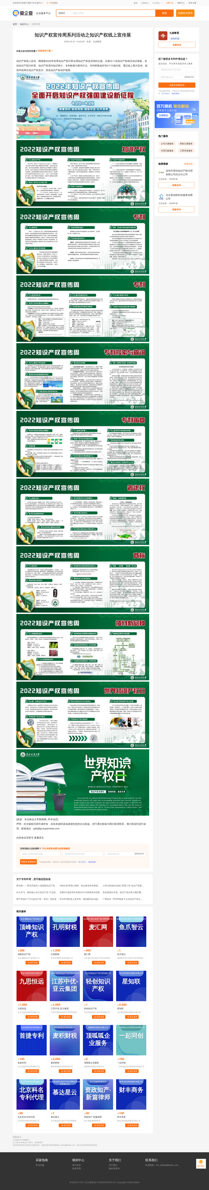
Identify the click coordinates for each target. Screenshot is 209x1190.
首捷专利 (22, 1062)
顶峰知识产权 (24, 954)
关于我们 (113, 1164)
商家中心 (181, 3)
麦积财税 (55, 1062)
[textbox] (122, 13)
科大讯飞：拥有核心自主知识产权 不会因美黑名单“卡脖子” (37, 892)
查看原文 (39, 837)
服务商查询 (114, 1168)
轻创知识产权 (90, 1008)
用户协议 (76, 1164)
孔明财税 (55, 954)
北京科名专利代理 (26, 1116)
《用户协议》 (82, 862)
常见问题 (40, 1164)
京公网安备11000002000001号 (100, 1182)
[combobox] (115, 13)
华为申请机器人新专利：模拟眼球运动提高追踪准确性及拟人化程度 (80, 898)
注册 (194, 2)
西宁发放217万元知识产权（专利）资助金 (36, 898)
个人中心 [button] (156, 3)
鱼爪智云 (121, 954)
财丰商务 (121, 1116)
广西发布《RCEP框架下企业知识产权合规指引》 (123, 898)
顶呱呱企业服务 (91, 1062)
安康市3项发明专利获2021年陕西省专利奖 (80, 892)
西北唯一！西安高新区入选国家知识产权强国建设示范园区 (37, 885)
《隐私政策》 (92, 862)
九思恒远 (22, 1008)
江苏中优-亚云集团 (60, 1008)
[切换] (55, 2)
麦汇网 (87, 954)
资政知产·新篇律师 (93, 1116)
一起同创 (121, 1062)
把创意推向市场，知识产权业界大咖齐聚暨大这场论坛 (123, 892)
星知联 (120, 1008)
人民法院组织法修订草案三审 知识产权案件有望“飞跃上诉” (123, 885)
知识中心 (24, 24)
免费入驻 (170, 3)
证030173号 (77, 1182)
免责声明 (76, 1168)
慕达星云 (55, 1116)
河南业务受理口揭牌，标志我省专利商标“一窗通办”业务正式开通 (80, 885)
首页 (135, 3)
